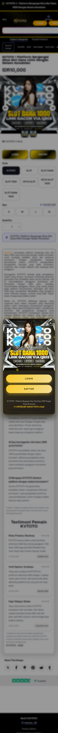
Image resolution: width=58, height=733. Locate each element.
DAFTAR (29, 389)
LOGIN (29, 378)
